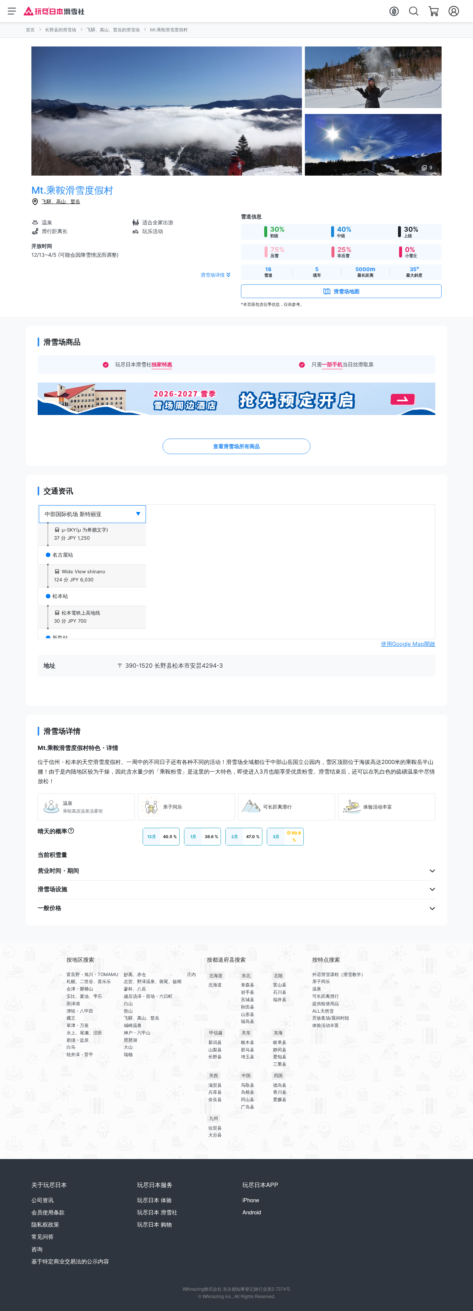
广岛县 (247, 1107)
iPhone (250, 1200)
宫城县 (247, 999)
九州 (213, 1118)
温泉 (316, 989)
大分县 (215, 1135)
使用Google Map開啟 (408, 643)
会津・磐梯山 (80, 989)
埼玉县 (247, 1056)
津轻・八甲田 (80, 1011)
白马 (71, 1047)
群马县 (247, 1049)
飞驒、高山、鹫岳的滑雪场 (113, 29)
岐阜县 (279, 1042)
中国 (246, 1075)
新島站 (60, 638)
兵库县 (215, 1092)
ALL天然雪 (323, 1011)
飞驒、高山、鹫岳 (61, 201)
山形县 (247, 1014)
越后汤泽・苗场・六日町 (148, 996)
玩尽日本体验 (154, 1200)
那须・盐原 (78, 1040)
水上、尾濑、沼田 (84, 1032)
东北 (246, 975)
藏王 (71, 1018)
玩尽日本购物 (154, 1224)
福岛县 (247, 1021)
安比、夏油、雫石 (84, 996)
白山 (128, 1003)
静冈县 (279, 1049)
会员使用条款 (48, 1212)
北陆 (278, 975)
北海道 (215, 975)
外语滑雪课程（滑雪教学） (338, 974)
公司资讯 (42, 1200)
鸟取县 (247, 1085)
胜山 (128, 1011)
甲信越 (215, 1032)
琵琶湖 (130, 1040)
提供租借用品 (325, 1003)
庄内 (191, 974)
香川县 (279, 1092)
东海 (278, 1032)
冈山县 (247, 1099)
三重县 (279, 1064)
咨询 (36, 1249)
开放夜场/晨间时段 (330, 1018)
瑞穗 (128, 1054)
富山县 (279, 984)
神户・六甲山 (137, 1032)
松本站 (60, 596)
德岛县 (279, 1085)
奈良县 (215, 1099)
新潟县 (215, 1042)
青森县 (247, 984)
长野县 (215, 1056)
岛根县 (247, 1092)
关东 (246, 1032)
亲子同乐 (321, 981)
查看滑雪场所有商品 (236, 446)
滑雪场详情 (213, 275)
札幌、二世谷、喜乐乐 (89, 981)
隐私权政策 (45, 1224)
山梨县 (215, 1049)
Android (251, 1212)
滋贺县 (215, 1085)
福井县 (279, 999)
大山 (128, 1047)
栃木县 (247, 1042)
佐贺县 (215, 1128)
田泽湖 (73, 1003)
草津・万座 (78, 1025)
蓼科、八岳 (135, 989)
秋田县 (247, 1007)
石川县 (279, 992)
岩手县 (247, 992)
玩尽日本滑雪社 (157, 1212)
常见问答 (42, 1236)
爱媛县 (279, 1099)
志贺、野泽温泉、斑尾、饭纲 (152, 981)
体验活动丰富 (325, 1025)
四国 (278, 1075)
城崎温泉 (133, 1025)
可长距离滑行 (325, 996)
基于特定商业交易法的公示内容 (70, 1261)
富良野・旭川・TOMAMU (92, 974)
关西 (213, 1075)
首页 (30, 29)
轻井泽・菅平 (80, 1054)
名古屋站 (62, 555)
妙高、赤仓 (135, 974)
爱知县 (279, 1056)
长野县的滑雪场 (60, 29)
